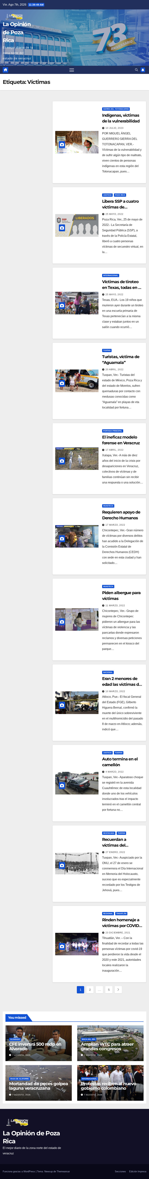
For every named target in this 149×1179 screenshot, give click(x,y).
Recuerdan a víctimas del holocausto (114, 845)
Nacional (108, 672)
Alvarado (15, 1039)
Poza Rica (120, 195)
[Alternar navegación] (71, 70)
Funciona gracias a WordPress (19, 1171)
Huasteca (108, 506)
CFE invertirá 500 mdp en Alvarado (35, 1046)
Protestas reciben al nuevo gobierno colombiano (108, 1086)
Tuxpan (106, 350)
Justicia (107, 195)
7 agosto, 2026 (21, 1055)
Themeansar (63, 1171)
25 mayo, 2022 (114, 214)
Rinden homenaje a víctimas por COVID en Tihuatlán (120, 925)
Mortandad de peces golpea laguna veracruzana (38, 1086)
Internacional (110, 275)
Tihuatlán (121, 914)
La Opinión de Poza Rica (17, 32)
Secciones (120, 1171)
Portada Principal (112, 431)
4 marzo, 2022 (115, 772)
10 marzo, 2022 (115, 691)
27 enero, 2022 (115, 852)
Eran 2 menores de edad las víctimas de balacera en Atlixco (121, 684)
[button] (136, 69)
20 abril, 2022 (115, 369)
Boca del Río (88, 1039)
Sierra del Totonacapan (116, 109)
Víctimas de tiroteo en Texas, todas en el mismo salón (122, 287)
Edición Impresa (137, 1171)
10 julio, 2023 (115, 128)
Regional (108, 914)
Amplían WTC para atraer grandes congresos (107, 1046)
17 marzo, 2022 (115, 525)
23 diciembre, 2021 (118, 932)
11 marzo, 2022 (115, 605)
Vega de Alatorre (19, 1079)
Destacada (108, 833)
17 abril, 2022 (115, 450)
